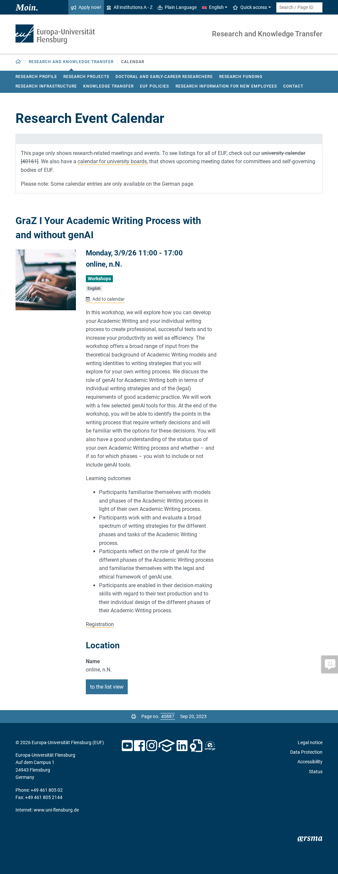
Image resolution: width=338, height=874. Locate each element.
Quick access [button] (253, 7)
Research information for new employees (226, 86)
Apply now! (90, 7)
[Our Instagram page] (151, 746)
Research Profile (36, 76)
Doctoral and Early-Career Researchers (164, 76)
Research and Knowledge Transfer (267, 34)
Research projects (86, 76)
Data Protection (306, 752)
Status (315, 771)
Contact (293, 86)
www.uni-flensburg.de (56, 810)
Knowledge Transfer (108, 86)
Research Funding (240, 76)
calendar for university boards (112, 161)
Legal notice (310, 742)
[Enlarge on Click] (46, 279)
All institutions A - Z (133, 7)
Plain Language (181, 7)
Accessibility (309, 761)
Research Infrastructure (46, 86)
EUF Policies (154, 86)
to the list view (106, 687)
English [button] (216, 7)
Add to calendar (107, 299)
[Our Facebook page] (139, 746)
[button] (18, 62)
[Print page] (133, 716)
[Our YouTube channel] (127, 746)
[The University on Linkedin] (182, 746)
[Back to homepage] (55, 34)
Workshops (99, 278)
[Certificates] (196, 746)
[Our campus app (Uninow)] (166, 746)
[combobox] (299, 7)
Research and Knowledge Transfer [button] (71, 61)
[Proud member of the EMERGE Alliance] (210, 746)
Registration (100, 624)
